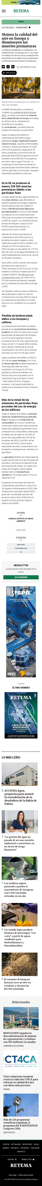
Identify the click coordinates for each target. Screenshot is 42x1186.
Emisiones (21, 27)
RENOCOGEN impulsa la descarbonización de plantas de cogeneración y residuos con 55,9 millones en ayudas (19, 1037)
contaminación (21, 548)
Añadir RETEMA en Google (27, 67)
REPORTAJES (27, 1144)
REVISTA (6, 1144)
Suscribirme (21, 577)
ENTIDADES (25, 1148)
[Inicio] (21, 11)
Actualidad (8, 27)
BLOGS (36, 1144)
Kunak (6, 1089)
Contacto (21, 1152)
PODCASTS (15, 1148)
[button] (3, 66)
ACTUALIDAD (16, 1144)
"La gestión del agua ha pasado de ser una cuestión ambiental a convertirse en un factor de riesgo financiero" (19, 843)
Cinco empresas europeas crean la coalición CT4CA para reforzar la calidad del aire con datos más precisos (20, 1081)
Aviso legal (12, 1175)
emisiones (21, 545)
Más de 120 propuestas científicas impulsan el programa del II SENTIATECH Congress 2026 (20, 1124)
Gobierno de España (13, 1046)
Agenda (6, 1148)
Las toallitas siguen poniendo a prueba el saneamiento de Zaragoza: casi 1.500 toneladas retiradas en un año (18, 889)
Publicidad (35, 1148)
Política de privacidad (25, 1175)
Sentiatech (9, 1132)
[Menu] (4, 11)
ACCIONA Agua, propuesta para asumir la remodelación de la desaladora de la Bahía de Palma (20, 797)
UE (21, 552)
